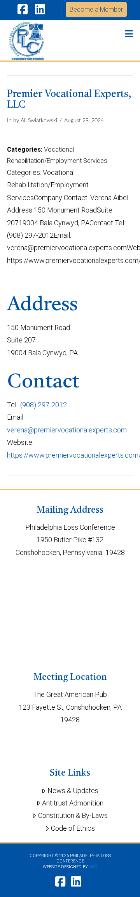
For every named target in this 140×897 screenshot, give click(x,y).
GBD (93, 866)
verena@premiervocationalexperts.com (67, 430)
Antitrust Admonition (72, 803)
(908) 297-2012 (43, 405)
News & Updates (72, 790)
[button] (129, 34)
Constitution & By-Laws (72, 815)
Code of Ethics (72, 828)
